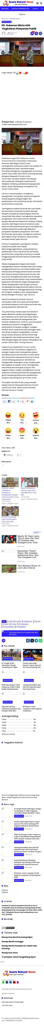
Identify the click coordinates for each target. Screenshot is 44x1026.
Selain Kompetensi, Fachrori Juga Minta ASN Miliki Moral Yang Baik (28, 491)
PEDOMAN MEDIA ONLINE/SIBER (12, 1002)
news (14, 624)
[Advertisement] (22, 99)
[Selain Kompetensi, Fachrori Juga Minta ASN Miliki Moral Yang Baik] (29, 482)
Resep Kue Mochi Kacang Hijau (17, 937)
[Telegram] (36, 640)
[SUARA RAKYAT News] (18, 3)
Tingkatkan (22, 627)
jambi (38, 621)
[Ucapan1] (22, 14)
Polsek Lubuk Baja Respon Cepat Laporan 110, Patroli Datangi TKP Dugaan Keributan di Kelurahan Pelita (32, 665)
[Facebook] (28, 640)
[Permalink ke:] (4, 33)
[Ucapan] (5, 890)
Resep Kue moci (10, 952)
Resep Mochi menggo (12, 941)
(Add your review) (8, 734)
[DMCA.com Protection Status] (8, 928)
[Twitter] (32, 640)
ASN (11, 621)
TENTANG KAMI (7, 1005)
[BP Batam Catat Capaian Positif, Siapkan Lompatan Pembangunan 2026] (32, 698)
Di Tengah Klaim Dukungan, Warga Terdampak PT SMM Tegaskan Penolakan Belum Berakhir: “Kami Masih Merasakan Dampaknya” (10, 665)
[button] (37, 3)
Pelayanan (24, 624)
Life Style (13, 932)
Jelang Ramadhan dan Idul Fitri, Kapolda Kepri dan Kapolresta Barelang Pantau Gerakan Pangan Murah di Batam (32, 687)
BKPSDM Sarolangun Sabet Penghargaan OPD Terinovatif (9, 519)
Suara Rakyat (9, 627)
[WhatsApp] (40, 640)
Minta (6, 624)
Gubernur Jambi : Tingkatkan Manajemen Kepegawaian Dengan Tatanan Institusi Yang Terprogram (10, 493)
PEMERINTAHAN (6, 22)
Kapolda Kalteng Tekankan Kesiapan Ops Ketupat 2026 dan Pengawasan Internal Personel (11, 709)
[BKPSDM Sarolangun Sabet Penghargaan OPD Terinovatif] (10, 511)
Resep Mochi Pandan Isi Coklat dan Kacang (19, 947)
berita (19, 621)
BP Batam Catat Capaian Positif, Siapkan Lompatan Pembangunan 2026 (32, 709)
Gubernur (28, 621)
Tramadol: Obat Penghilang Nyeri (19, 957)
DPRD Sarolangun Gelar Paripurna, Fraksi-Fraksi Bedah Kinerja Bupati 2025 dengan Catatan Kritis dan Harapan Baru (11, 687)
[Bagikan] (40, 33)
